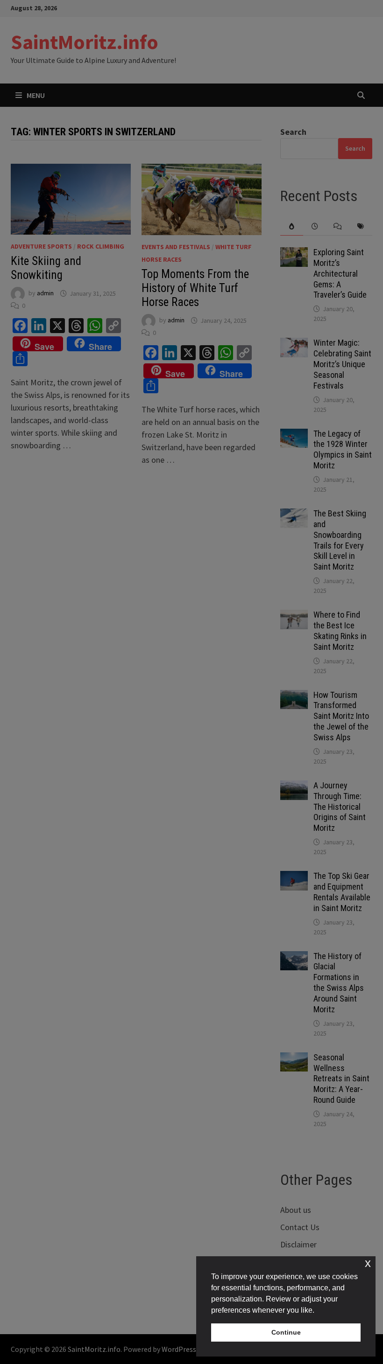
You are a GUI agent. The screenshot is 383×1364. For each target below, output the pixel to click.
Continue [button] (286, 1332)
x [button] (368, 1263)
